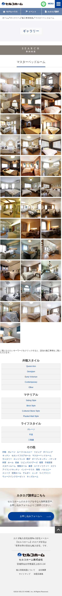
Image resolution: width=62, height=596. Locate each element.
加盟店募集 (38, 574)
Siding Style (31, 400)
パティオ (52, 459)
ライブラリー (45, 473)
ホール (11, 462)
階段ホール (22, 466)
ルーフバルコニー (24, 452)
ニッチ (35, 473)
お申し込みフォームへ (31, 516)
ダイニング (48, 452)
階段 (38, 469)
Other (31, 387)
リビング (37, 452)
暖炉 (28, 459)
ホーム (5, 18)
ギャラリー (15, 18)
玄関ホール (16, 473)
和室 (4, 462)
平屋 (31, 434)
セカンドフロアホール (21, 455)
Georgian (31, 371)
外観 (4, 452)
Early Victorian (31, 377)
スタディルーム (9, 466)
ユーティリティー (41, 466)
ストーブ (6, 473)
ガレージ (31, 429)
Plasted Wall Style (31, 416)
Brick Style (31, 406)
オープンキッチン (39, 459)
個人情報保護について (25, 570)
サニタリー (7, 459)
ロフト (53, 466)
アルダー (26, 473)
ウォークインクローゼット (13, 476)
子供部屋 (48, 462)
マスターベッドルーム (41, 455)
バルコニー (46, 469)
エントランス (19, 459)
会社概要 (42, 570)
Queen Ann (31, 366)
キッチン (6, 455)
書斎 (30, 466)
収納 (17, 462)
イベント (32, 12)
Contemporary (31, 382)
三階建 (31, 440)
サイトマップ (24, 574)
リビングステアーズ (29, 462)
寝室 (41, 462)
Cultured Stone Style (31, 411)
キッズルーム (32, 476)
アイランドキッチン (11, 469)
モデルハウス (12, 12)
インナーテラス (27, 469)
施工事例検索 (27, 18)
